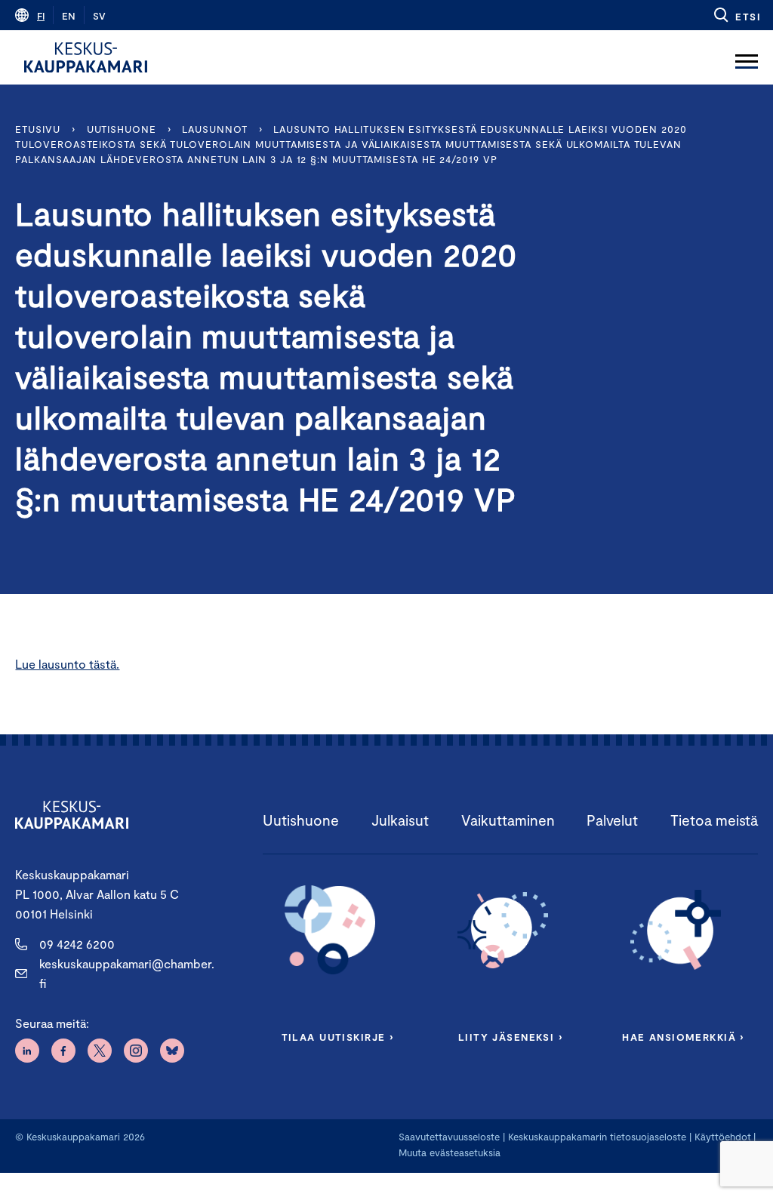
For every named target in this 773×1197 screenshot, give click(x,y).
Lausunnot (214, 129)
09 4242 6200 (77, 944)
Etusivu (37, 129)
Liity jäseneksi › (510, 1037)
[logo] (85, 57)
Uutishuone (121, 129)
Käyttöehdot (722, 1137)
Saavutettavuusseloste (449, 1137)
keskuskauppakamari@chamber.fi (126, 973)
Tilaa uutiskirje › (338, 1037)
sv (99, 16)
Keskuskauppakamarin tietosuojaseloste (595, 1137)
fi (41, 16)
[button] (736, 15)
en (68, 16)
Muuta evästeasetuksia (449, 1152)
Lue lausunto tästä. (67, 664)
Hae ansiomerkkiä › (683, 1037)
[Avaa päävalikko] (746, 57)
